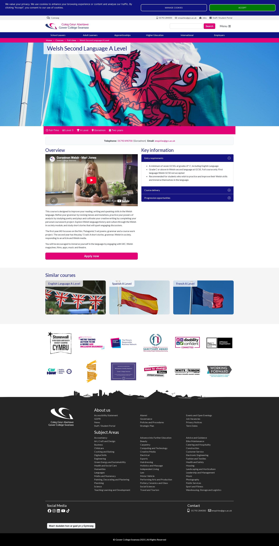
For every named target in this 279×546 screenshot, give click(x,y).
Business (98, 444)
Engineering (100, 458)
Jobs (204, 18)
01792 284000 (165, 18)
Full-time (71, 40)
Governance (146, 418)
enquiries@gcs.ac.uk (187, 18)
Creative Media (148, 451)
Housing (190, 465)
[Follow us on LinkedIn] (58, 510)
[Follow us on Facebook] (49, 510)
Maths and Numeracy (105, 476)
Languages (99, 472)
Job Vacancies (193, 418)
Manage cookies (174, 8)
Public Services (193, 483)
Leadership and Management (200, 472)
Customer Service (195, 451)
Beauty (143, 441)
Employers (219, 35)
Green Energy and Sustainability (110, 462)
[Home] (67, 26)
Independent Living (149, 469)
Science (98, 486)
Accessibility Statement (106, 415)
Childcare (99, 448)
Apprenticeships (122, 35)
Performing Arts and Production (156, 479)
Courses (60, 40)
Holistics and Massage (151, 465)
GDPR (97, 418)
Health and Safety (195, 462)
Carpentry (145, 444)
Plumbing (99, 483)
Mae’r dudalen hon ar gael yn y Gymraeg (71, 525)
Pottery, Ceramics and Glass (154, 483)
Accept (242, 8)
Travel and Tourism (149, 490)
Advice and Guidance (196, 437)
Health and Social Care (105, 465)
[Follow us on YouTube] (63, 510)
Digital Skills (100, 455)
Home (49, 40)
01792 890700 (125, 140)
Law (142, 472)
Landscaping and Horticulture (200, 469)
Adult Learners (90, 35)
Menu (223, 26)
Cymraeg (55, 18)
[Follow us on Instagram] (54, 510)
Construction (192, 448)
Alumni (143, 415)
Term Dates (192, 425)
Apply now (91, 256)
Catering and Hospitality (198, 444)
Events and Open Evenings (199, 415)
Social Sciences (147, 486)
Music (189, 476)
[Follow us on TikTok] (68, 510)
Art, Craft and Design (104, 441)
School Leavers (58, 35)
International (187, 35)
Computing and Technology (153, 448)
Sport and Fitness (194, 486)
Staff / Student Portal (222, 18)
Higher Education (154, 35)
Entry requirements (153, 158)
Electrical (145, 455)
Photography (192, 479)
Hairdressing (146, 462)
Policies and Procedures (152, 422)
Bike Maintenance (195, 441)
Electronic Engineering (197, 455)
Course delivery (152, 190)
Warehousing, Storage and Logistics (203, 490)
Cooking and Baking (104, 451)
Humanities (100, 469)
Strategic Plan (147, 425)
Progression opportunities (157, 197)
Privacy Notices (194, 422)
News (97, 422)
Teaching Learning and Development (112, 490)
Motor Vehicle (147, 476)
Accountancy (100, 437)
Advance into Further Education (155, 437)
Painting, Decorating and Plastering (111, 479)
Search (209, 26)
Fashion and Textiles (196, 458)
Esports (144, 458)
